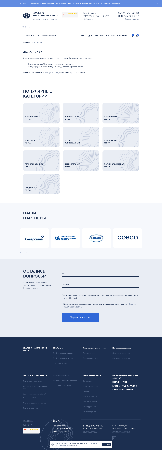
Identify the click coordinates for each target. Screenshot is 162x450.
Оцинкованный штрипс (62, 386)
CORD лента (58, 348)
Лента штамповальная (32, 381)
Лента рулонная (89, 407)
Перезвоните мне (80, 317)
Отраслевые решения (46, 36)
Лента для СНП (29, 398)
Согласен (106, 444)
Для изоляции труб (90, 396)
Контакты (122, 36)
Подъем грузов (119, 382)
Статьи (111, 36)
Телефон (65, 284)
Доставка (93, 36)
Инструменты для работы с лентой (125, 377)
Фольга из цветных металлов (65, 381)
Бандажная (87, 381)
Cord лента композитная (63, 358)
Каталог (30, 36)
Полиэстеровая (89, 353)
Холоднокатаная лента (35, 375)
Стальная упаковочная (121, 358)
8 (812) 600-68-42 (128, 16)
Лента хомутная (89, 412)
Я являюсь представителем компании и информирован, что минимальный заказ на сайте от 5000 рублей (101, 297)
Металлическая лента (121, 348)
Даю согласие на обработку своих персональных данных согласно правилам (100, 305)
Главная (26, 42)
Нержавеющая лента (61, 375)
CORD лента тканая (61, 363)
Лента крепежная (90, 401)
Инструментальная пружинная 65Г (35, 387)
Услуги (103, 36)
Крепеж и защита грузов (124, 386)
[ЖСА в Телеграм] (31, 425)
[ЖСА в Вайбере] (28, 425)
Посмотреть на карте (121, 432)
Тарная (86, 391)
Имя (63, 273)
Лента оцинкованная (121, 353)
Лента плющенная (30, 408)
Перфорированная (90, 386)
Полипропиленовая (91, 358)
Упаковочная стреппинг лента (35, 349)
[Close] (158, 3)
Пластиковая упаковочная (94, 348)
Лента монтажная (92, 375)
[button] (20, 252)
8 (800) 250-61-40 (128, 13)
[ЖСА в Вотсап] (24, 425)
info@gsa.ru (88, 19)
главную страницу (52, 73)
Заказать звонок (132, 19)
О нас (84, 36)
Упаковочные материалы (125, 390)
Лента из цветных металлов (34, 403)
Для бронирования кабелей (34, 394)
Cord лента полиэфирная (63, 353)
